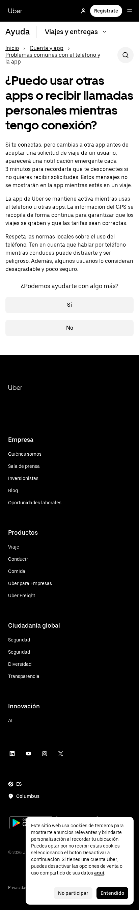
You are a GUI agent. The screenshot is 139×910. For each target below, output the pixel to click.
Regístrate (106, 11)
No (69, 328)
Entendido (112, 893)
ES (19, 784)
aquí (99, 873)
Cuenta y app (46, 48)
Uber (15, 11)
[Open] (129, 11)
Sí (69, 305)
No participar (73, 893)
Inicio (12, 48)
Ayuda (17, 31)
